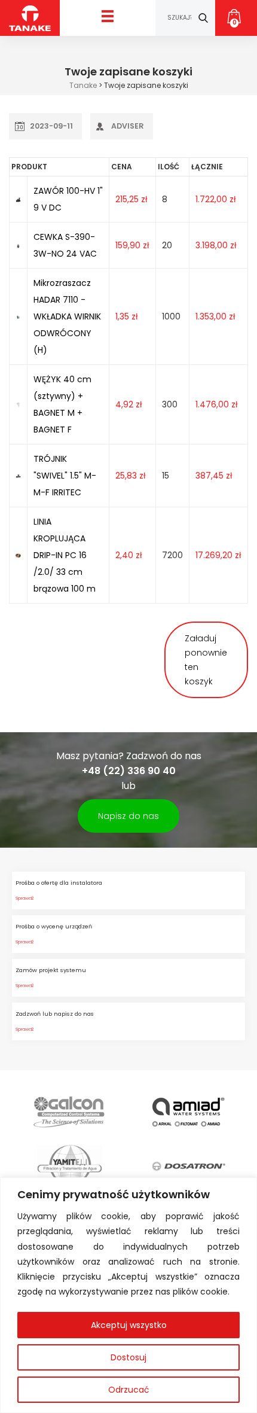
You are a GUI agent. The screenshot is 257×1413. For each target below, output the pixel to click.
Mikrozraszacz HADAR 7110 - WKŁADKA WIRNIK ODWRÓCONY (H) (67, 316)
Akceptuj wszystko (129, 1325)
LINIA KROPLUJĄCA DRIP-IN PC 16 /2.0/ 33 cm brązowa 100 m (64, 555)
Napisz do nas (128, 816)
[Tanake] (30, 17)
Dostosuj (128, 1357)
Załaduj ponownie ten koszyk (206, 659)
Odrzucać (128, 1390)
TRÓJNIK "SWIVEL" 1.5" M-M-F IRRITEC (64, 475)
